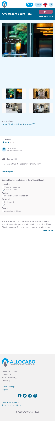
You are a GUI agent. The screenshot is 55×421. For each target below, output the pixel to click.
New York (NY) (29, 124)
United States (15, 124)
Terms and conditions (11, 405)
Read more (48, 230)
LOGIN (38, 4)
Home (4, 124)
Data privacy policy (10, 402)
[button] (49, 408)
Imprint (5, 389)
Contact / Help (8, 386)
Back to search (46, 16)
